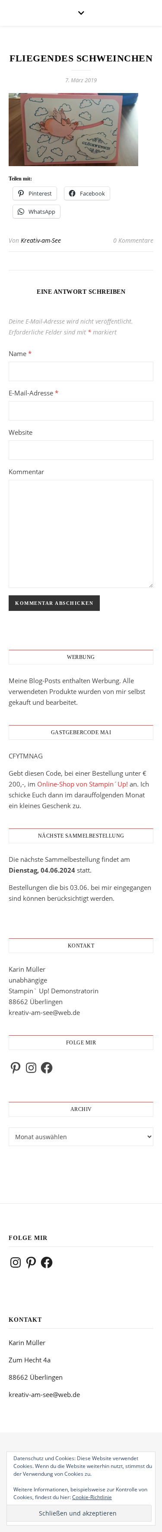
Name (20, 353)
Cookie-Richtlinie (92, 1497)
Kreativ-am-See (41, 240)
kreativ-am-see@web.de (44, 1012)
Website (20, 432)
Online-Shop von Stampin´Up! (82, 784)
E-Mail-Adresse (33, 393)
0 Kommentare (133, 240)
